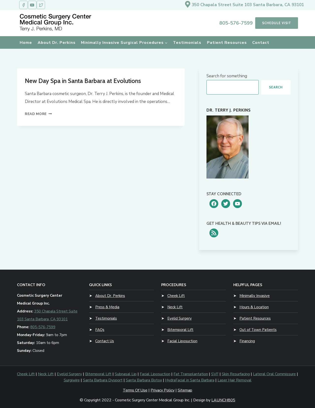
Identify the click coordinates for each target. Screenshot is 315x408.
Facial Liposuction (182, 341)
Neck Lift (175, 307)
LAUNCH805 (223, 400)
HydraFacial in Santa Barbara (189, 380)
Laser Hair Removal (235, 380)
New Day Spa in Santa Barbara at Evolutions (83, 80)
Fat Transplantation (190, 374)
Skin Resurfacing (236, 374)
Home (26, 42)
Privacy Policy (162, 390)
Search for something (226, 76)
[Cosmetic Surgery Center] (56, 22)
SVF (215, 374)
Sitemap (185, 390)
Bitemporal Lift (180, 329)
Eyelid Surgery (179, 318)
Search (276, 87)
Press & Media (107, 307)
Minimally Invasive (254, 295)
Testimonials (187, 42)
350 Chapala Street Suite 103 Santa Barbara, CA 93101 (248, 5)
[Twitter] (41, 5)
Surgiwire (72, 380)
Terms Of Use (135, 390)
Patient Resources (227, 42)
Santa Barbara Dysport (103, 380)
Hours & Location (254, 307)
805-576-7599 (236, 23)
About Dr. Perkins (57, 42)
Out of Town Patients (258, 329)
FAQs (99, 329)
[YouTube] (32, 5)
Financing (247, 341)
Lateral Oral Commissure (274, 374)
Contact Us (104, 341)
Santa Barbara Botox (144, 380)
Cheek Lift (176, 295)
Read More (38, 114)
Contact (260, 42)
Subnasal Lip (126, 374)
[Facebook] (23, 5)
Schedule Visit (276, 23)
